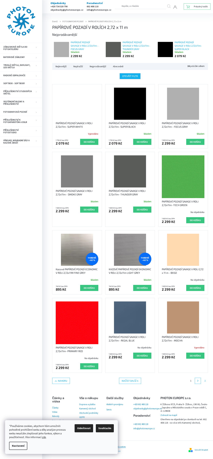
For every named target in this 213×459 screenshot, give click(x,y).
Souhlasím (104, 428)
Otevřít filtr (130, 76)
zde (44, 437)
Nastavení (18, 446)
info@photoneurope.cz (99, 10)
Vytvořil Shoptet (201, 450)
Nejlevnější (61, 66)
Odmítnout (84, 428)
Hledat (170, 6)
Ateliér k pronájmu (114, 404)
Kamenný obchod (87, 408)
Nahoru (62, 380)
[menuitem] (21, 48)
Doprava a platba (87, 404)
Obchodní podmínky (88, 413)
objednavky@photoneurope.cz (67, 10)
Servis (108, 409)
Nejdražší (78, 66)
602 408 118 (92, 6)
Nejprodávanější (98, 66)
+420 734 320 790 (59, 6)
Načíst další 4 (130, 380)
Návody (55, 416)
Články (55, 407)
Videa (54, 412)
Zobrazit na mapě (168, 415)
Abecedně (118, 66)
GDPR (82, 417)
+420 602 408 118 (140, 404)
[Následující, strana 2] (198, 381)
